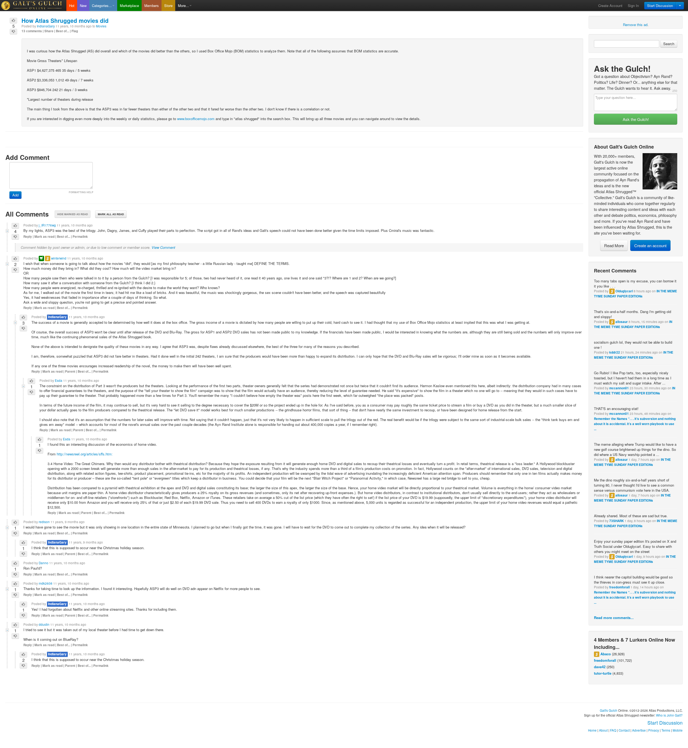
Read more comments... (614, 617)
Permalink (80, 236)
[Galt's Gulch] (33, 5)
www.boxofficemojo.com (195, 118)
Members (151, 5)
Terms (665, 730)
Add (15, 194)
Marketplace (129, 5)
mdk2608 (45, 583)
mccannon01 (619, 388)
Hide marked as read (72, 214)
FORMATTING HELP (81, 192)
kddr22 (614, 352)
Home (592, 730)
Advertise (639, 730)
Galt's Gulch (608, 710)
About (603, 730)
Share (48, 31)
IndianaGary (46, 26)
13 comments (32, 31)
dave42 (599, 666)
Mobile (678, 730)
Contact (624, 730)
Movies (101, 26)
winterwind (58, 258)
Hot (71, 5)
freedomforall (619, 587)
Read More (614, 245)
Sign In (633, 5)
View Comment (163, 247)
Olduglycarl (624, 291)
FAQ (613, 730)
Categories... (102, 5)
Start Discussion (660, 5)
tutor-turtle (602, 673)
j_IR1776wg (47, 225)
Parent (70, 371)
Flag (74, 31)
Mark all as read (111, 214)
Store (168, 5)
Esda (58, 380)
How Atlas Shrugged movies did (65, 20)
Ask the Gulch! (636, 119)
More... (183, 5)
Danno (43, 563)
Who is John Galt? (669, 715)
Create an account (650, 245)
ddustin (44, 624)
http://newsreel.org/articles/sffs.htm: (85, 453)
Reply (27, 236)
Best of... (62, 31)
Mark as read (44, 236)
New (83, 5)
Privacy (653, 730)
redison (44, 522)
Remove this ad (635, 24)
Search (668, 43)
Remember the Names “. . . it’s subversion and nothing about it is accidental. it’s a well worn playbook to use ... (635, 423)
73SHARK (616, 521)
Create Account (610, 5)
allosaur (621, 321)
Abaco (605, 653)
